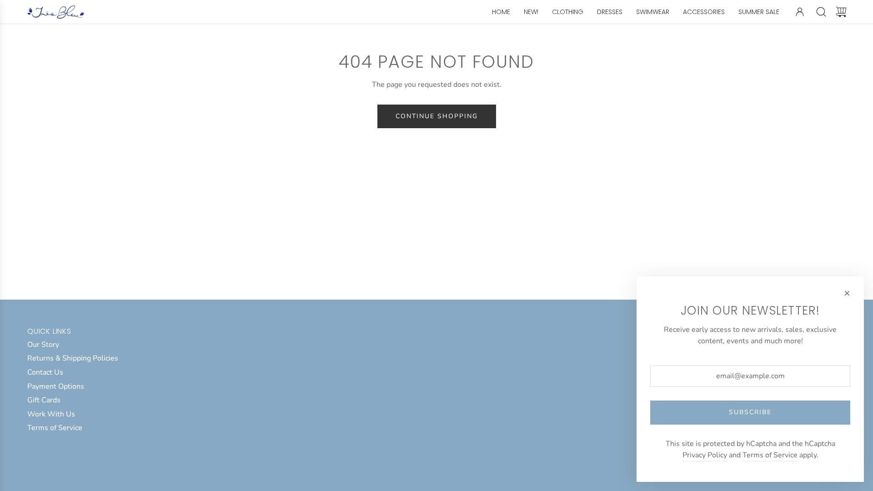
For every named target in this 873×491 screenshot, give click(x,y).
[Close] (847, 293)
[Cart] (841, 12)
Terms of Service (770, 455)
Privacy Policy (704, 455)
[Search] (821, 12)
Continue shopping (437, 116)
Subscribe (750, 412)
